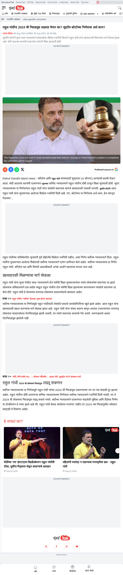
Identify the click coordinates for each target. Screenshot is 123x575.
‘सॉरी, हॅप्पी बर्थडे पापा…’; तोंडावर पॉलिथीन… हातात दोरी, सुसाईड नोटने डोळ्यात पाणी (46, 376)
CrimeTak (52, 2)
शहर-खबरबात (88, 14)
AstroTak (74, 2)
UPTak (30, 2)
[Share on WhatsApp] (16, 169)
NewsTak (20, 2)
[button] (32, 443)
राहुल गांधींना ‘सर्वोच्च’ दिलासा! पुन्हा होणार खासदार (32, 298)
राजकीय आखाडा (13, 19)
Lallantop (63, 2)
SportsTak (41, 2)
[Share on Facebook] (10, 169)
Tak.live (85, 2)
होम (2, 19)
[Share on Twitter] (22, 169)
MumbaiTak (8, 2)
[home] (61, 538)
